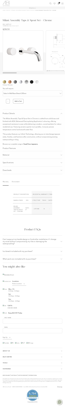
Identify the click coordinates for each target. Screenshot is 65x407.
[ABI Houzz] (30, 343)
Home (4, 10)
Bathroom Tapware (21, 10)
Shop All (8, 10)
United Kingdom (22, 375)
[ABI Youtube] (7, 343)
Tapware (13, 10)
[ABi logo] (8, 275)
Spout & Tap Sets (31, 10)
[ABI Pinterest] (23, 343)
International (33, 375)
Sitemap (59, 387)
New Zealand (6, 375)
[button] (50, 3)
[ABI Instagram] (18, 343)
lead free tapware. (31, 144)
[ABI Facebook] (13, 343)
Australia (14, 375)
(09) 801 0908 (12, 308)
